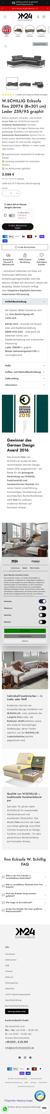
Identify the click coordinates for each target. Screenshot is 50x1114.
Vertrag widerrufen (17, 1011)
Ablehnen (25, 641)
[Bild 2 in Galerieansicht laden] (25, 83)
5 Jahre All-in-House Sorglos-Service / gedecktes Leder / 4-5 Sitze (24, 213)
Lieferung (20, 178)
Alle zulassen (25, 631)
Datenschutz (11, 960)
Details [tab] (24, 568)
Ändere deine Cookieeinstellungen (25, 1107)
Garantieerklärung (13, 1000)
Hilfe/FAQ (9, 988)
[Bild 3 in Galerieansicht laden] (38, 83)
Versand (9, 971)
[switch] (42, 608)
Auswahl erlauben (25, 636)
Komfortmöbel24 (20, 1079)
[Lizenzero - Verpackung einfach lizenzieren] (40, 1101)
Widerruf (9, 977)
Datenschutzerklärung (13, 1082)
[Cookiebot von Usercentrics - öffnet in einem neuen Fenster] (35, 561)
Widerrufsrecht (36, 1079)
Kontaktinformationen (26, 1086)
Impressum (10, 954)
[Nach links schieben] (3, 84)
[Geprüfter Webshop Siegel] (19, 1101)
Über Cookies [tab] (34, 568)
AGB (7, 965)
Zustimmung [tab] (15, 568)
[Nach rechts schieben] (47, 84)
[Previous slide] (2, 8)
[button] (5, 17)
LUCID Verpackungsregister (18, 994)
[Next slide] (47, 8)
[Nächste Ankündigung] (47, 3)
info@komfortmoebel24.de (19, 1047)
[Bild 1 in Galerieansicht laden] (12, 83)
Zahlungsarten (11, 983)
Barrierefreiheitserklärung (16, 1006)
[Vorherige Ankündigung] (3, 3)
